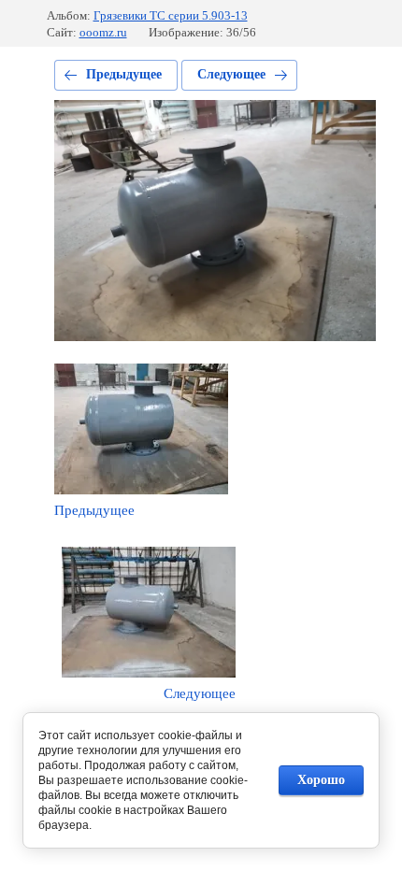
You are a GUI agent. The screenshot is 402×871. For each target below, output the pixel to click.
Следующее (231, 74)
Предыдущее (124, 74)
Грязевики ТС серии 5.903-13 (170, 15)
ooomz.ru (103, 32)
